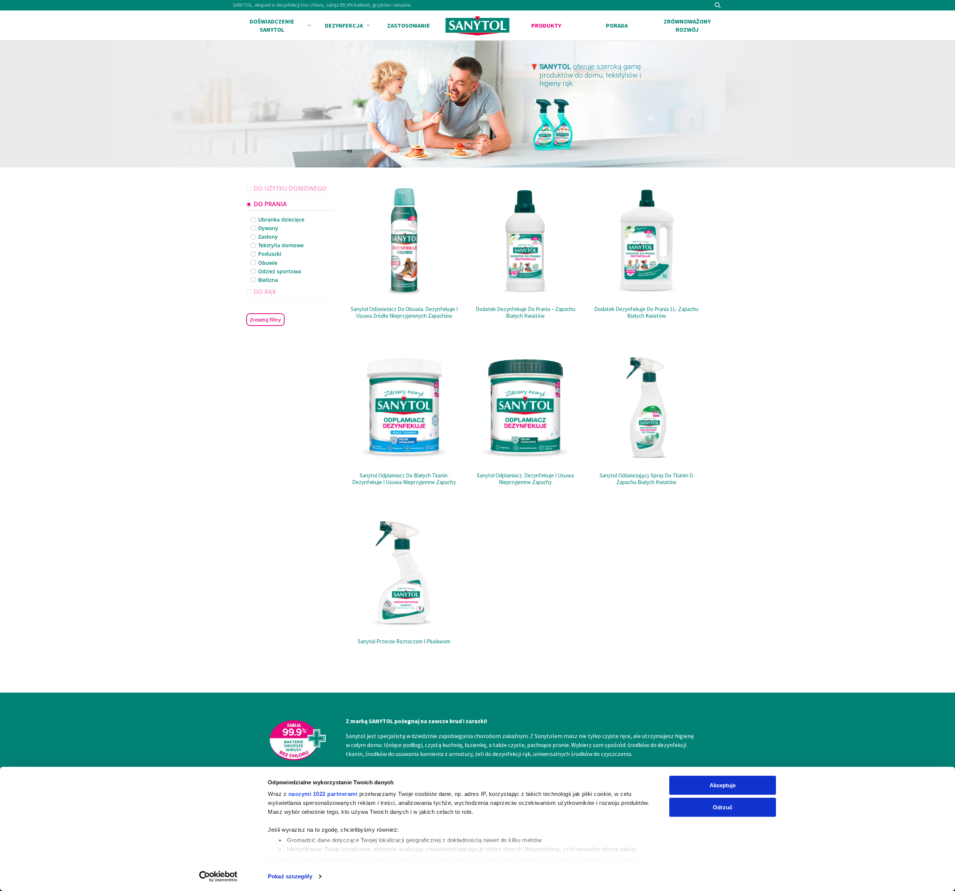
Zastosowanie (408, 25)
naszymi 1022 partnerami (323, 794)
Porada (617, 25)
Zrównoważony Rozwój (687, 25)
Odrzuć (722, 807)
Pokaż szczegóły (290, 876)
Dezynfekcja (344, 25)
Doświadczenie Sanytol (272, 25)
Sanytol (477, 26)
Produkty (546, 25)
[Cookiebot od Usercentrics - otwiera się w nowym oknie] (218, 876)
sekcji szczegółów (581, 859)
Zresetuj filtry (265, 319)
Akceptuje (723, 785)
